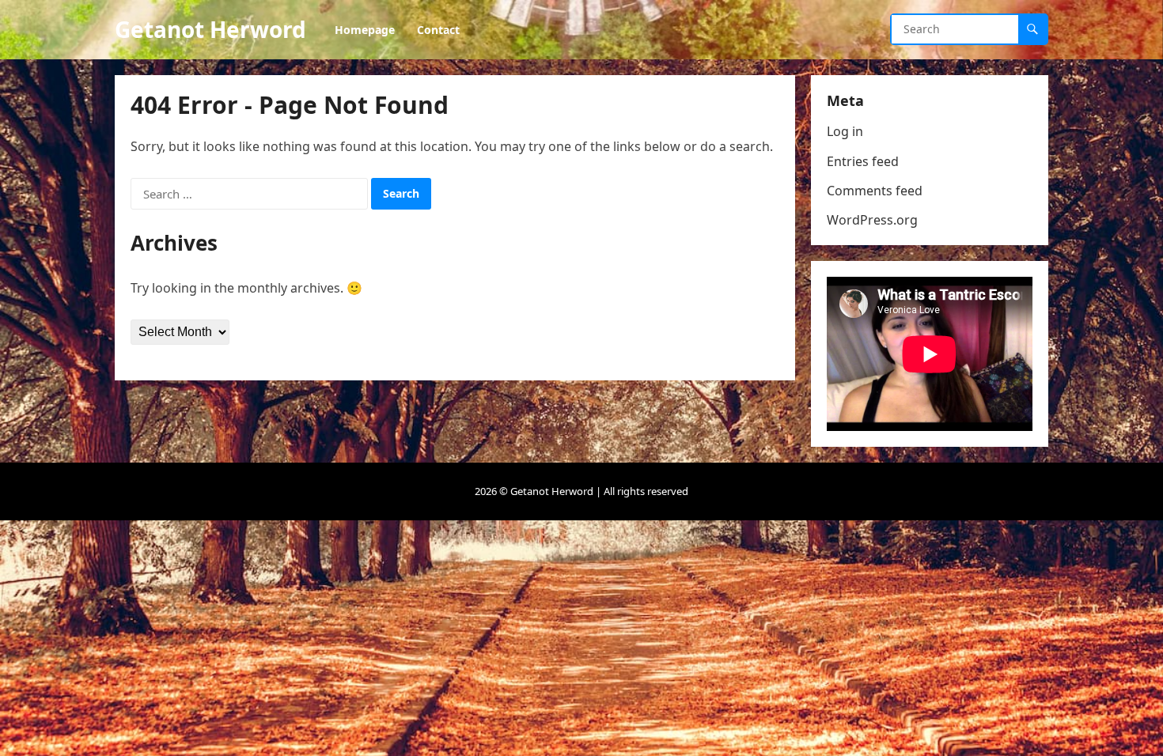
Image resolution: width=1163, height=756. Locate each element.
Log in (845, 131)
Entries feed (863, 161)
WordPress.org (872, 220)
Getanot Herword (210, 29)
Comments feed (874, 190)
